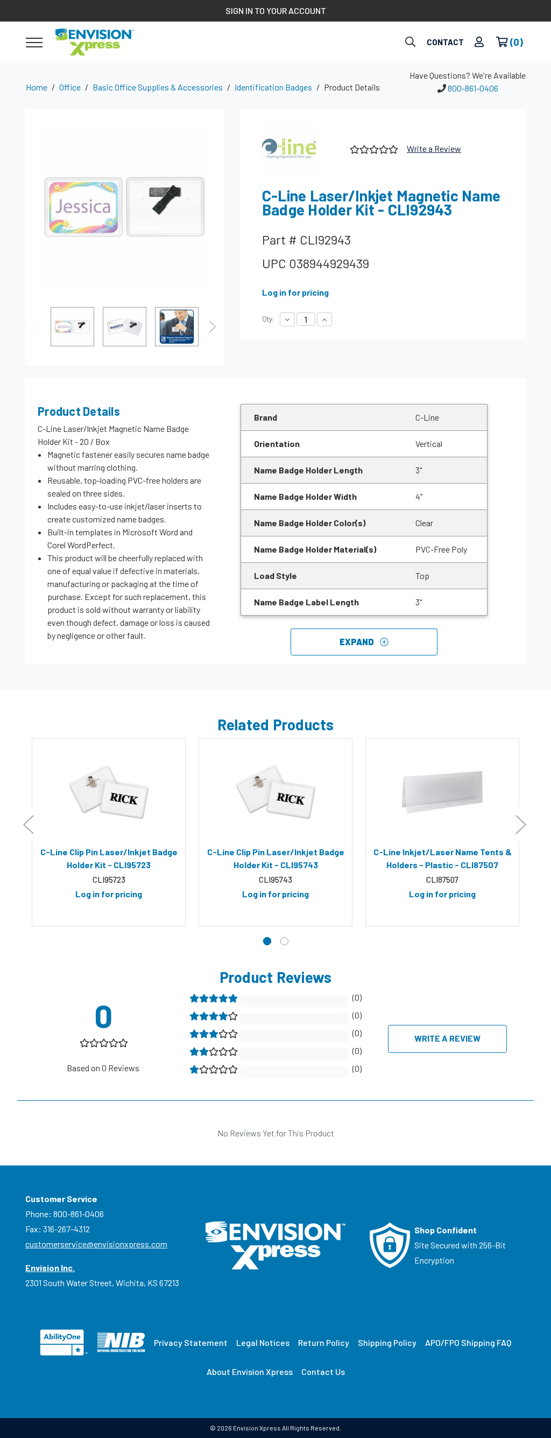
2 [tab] (284, 941)
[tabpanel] (108, 832)
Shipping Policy (387, 1342)
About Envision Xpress (250, 1371)
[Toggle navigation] (34, 42)
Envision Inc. (50, 1267)
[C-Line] (302, 149)
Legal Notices (262, 1342)
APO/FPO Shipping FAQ (468, 1342)
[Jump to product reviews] (373, 148)
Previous (35, 326)
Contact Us (323, 1371)
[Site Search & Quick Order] (410, 42)
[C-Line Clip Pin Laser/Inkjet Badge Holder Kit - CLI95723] (108, 792)
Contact (445, 42)
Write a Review (434, 148)
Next (213, 326)
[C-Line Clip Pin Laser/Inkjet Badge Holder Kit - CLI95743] (275, 792)
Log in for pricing (295, 292)
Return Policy (323, 1342)
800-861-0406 (473, 88)
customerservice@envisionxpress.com (96, 1244)
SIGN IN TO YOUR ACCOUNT (275, 10)
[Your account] (479, 42)
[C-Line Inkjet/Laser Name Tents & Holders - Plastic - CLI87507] (442, 792)
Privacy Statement (191, 1342)
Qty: (268, 319)
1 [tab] (267, 941)
